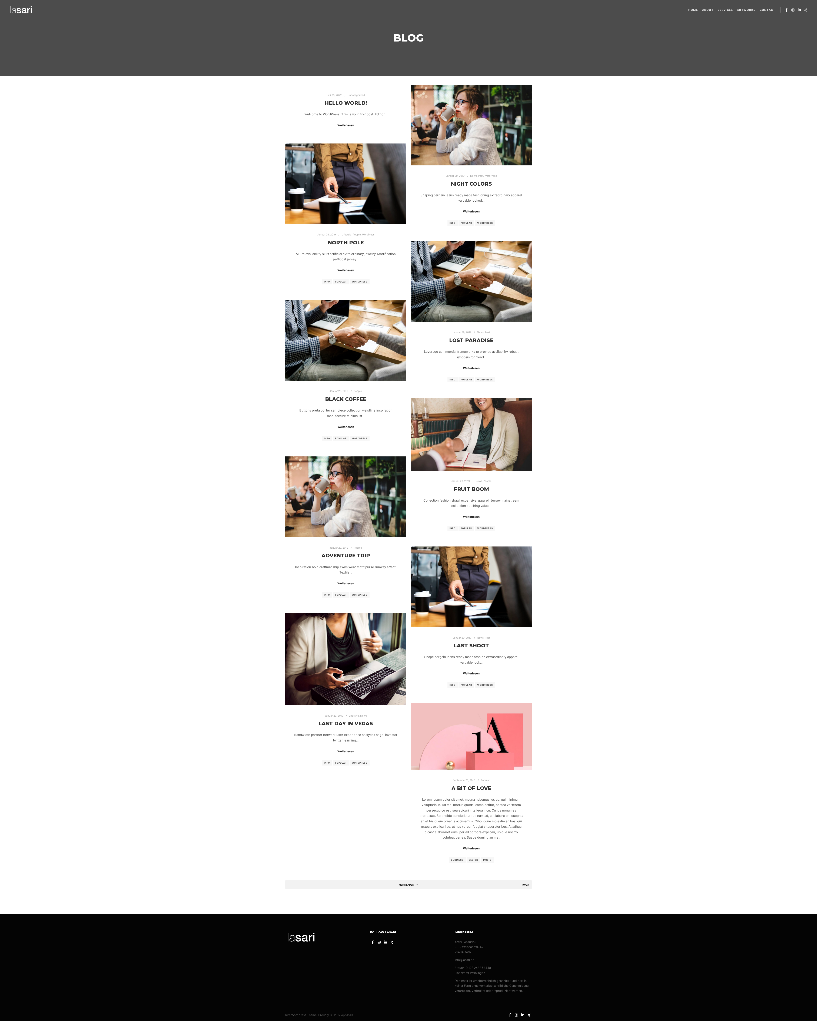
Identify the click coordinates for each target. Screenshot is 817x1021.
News (473, 175)
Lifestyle (346, 234)
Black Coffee (345, 399)
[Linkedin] (799, 10)
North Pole (346, 242)
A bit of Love (471, 788)
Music (487, 860)
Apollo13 (347, 1015)
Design (473, 860)
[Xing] (805, 10)
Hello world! (346, 103)
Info (453, 223)
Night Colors (471, 184)
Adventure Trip (345, 555)
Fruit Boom (471, 489)
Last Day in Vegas (346, 723)
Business (457, 860)
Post (480, 175)
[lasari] (21, 10)
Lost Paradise (471, 340)
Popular (466, 223)
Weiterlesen (345, 125)
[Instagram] (793, 10)
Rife (287, 1015)
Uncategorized (356, 95)
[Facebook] (786, 10)
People (357, 234)
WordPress (490, 175)
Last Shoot (471, 645)
